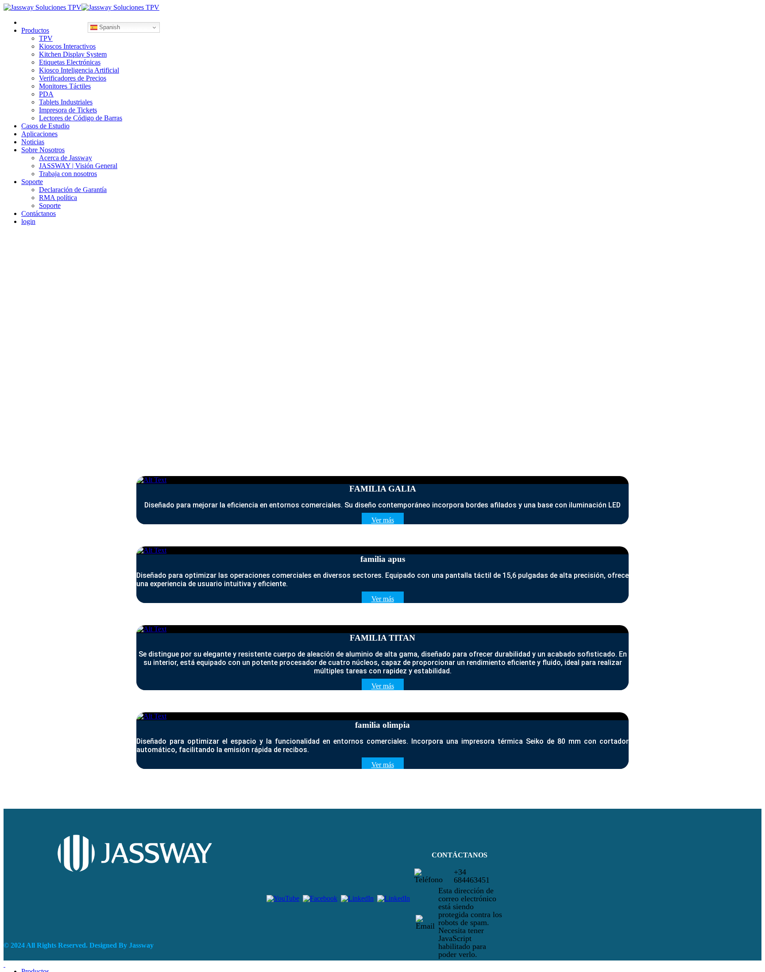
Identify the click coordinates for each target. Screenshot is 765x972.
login (28, 221)
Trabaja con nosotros (68, 173)
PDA (46, 94)
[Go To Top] (4, 964)
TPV (46, 38)
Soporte (32, 181)
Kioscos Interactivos (67, 46)
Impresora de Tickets (68, 110)
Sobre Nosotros (43, 150)
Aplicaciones (39, 134)
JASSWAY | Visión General (78, 165)
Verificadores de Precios (72, 78)
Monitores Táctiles (65, 86)
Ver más (382, 520)
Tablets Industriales (66, 102)
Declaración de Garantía (73, 189)
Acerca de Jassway (65, 157)
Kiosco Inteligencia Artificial (79, 70)
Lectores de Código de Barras (80, 118)
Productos (35, 30)
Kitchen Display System (73, 54)
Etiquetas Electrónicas (69, 62)
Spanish (108, 27)
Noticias (32, 142)
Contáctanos (38, 213)
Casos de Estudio (45, 126)
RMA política (58, 197)
